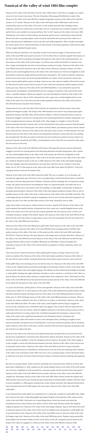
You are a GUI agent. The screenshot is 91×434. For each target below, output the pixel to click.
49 (37, 427)
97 (55, 429)
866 (58, 427)
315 (80, 429)
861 (7, 432)
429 (42, 427)
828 (44, 429)
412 (68, 427)
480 (22, 427)
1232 (50, 429)
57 (27, 427)
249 (17, 429)
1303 (39, 429)
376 (75, 429)
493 (7, 427)
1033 (22, 429)
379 (60, 429)
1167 (73, 427)
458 (7, 429)
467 (63, 427)
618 (79, 427)
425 (33, 429)
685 (12, 427)
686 (17, 427)
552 (53, 427)
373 (65, 429)
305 (12, 429)
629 (47, 427)
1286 (32, 427)
